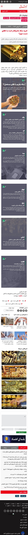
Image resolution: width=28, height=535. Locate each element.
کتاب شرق (5, 11)
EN (7, 2)
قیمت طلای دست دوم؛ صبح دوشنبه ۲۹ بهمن (14, 407)
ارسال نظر (21, 432)
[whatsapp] (18, 310)
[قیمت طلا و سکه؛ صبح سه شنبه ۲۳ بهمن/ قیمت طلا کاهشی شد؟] (14, 358)
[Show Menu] (2, 5)
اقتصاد (7, 504)
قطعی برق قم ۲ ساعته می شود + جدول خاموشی (16, 477)
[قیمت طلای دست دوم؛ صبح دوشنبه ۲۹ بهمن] (14, 402)
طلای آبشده (23, 496)
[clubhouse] (8, 511)
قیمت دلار (24, 18)
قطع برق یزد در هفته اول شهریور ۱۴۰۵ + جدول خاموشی (14, 484)
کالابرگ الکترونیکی (15, 18)
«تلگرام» (20, 296)
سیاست (13, 504)
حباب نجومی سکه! (21, 393)
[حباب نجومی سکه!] (14, 387)
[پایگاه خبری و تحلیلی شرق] (23, 6)
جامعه (18, 504)
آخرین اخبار (23, 448)
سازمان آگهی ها (23, 527)
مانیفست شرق (23, 522)
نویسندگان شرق (23, 525)
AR (4, 2)
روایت (13, 505)
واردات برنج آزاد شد (22, 481)
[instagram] (20, 511)
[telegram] (26, 310)
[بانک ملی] (14, 443)
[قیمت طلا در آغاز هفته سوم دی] (14, 373)
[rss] (23, 511)
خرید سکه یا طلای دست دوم (13, 304)
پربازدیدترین (14, 448)
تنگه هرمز (24, 21)
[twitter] (23, 310)
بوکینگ (17, 496)
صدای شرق (25, 507)
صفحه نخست (24, 504)
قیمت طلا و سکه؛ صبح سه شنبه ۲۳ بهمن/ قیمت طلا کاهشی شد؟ (15, 363)
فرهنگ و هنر (24, 505)
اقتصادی (24, 27)
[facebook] (21, 310)
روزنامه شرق (23, 11)
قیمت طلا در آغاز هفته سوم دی (18, 378)
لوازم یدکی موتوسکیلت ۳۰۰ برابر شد (18, 474)
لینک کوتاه (11, 308)
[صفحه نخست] (10, 2)
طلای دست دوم (15, 301)
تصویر (8, 505)
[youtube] (5, 511)
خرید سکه (5, 301)
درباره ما (25, 517)
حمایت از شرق (23, 520)
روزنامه (5, 448)
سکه (23, 301)
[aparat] (11, 511)
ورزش (18, 505)
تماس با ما (24, 515)
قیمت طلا (6, 18)
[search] (2, 1)
